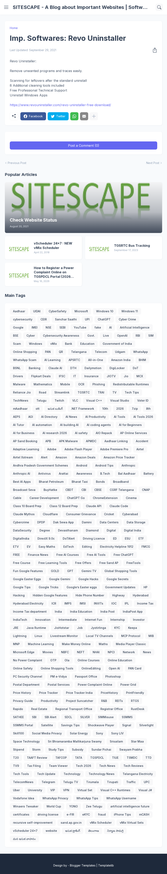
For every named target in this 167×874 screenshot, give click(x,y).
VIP (52, 790)
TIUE (115, 757)
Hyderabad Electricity (28, 603)
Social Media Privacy (47, 733)
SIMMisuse (106, 717)
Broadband (121, 481)
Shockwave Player (101, 725)
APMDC (91, 441)
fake (97, 327)
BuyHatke (50, 489)
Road (42, 392)
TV (114, 392)
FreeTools (133, 563)
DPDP (41, 522)
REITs (119, 701)
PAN (48, 351)
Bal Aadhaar (126, 473)
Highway (118, 595)
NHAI (96, 652)
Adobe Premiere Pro (114, 449)
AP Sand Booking (25, 441)
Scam (17, 343)
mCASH (144, 814)
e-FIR (70, 814)
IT (74, 376)
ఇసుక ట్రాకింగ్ (72, 830)
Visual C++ (94, 400)
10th (105, 408)
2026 (120, 408)
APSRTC (74, 360)
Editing (87, 546)
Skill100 (18, 733)
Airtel (140, 449)
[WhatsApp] (74, 116)
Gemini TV (88, 571)
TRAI (101, 392)
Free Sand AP (108, 563)
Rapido (18, 709)
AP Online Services (133, 433)
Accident (142, 441)
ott (38, 408)
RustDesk (137, 709)
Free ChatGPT (124, 554)
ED (115, 538)
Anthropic (128, 465)
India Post (107, 611)
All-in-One (95, 360)
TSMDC (132, 757)
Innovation (43, 619)
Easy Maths (47, 546)
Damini (87, 522)
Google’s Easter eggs (82, 587)
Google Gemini (59, 579)
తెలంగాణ (93, 830)
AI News (71, 416)
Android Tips (104, 465)
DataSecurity (22, 530)
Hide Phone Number (90, 595)
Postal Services (59, 684)
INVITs (98, 603)
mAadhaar (20, 408)
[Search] (159, 7)
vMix (53, 343)
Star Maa (137, 741)
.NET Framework (82, 408)
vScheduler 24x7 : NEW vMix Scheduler (53, 245)
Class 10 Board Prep (27, 506)
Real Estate (39, 709)
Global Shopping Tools (120, 571)
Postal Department (26, 684)
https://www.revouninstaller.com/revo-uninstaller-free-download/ (60, 105)
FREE (16, 554)
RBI (138, 335)
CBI (83, 489)
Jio (126, 376)
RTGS (135, 701)
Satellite (47, 725)
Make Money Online (76, 644)
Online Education (120, 660)
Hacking (19, 595)
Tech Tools (21, 774)
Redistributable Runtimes (131, 384)
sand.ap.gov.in (71, 822)
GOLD (55, 571)
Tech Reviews (133, 765)
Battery (149, 473)
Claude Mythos (24, 514)
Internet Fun (93, 619)
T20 (16, 757)
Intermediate (68, 619)
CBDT (69, 489)
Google (18, 327)
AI (110, 327)
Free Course (21, 563)
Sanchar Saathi (66, 319)
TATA (78, 757)
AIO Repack (104, 433)
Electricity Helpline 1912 (116, 546)
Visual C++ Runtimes (115, 790)
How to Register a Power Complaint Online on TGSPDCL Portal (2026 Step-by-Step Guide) (54, 272)
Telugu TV (70, 782)
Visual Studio (119, 400)
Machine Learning (41, 644)
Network (129, 652)
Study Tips (56, 749)
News (147, 652)
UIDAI (37, 311)
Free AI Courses (67, 554)
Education (87, 343)
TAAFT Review (37, 757)
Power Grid (128, 684)
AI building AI (69, 425)
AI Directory (49, 416)
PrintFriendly (135, 692)
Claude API (93, 506)
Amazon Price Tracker (119, 457)
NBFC (65, 652)
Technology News (101, 774)
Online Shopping (25, 351)
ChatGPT (104, 319)
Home (14, 28)
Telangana (79, 351)
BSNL (17, 368)
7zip (135, 408)
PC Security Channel (27, 676)
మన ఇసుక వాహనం (24, 839)
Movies (48, 652)
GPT (70, 571)
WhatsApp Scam (24, 360)
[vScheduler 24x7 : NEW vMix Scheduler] (19, 247)
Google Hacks (88, 579)
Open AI (114, 668)
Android (81, 465)
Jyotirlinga (98, 627)
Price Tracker (48, 692)
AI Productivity (95, 416)
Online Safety (23, 668)
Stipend (18, 749)
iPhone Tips (122, 814)
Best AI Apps (22, 481)
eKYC (86, 814)
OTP (53, 660)
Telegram (48, 782)
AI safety (81, 433)
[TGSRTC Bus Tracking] (99, 247)
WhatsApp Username (121, 798)
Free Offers (83, 563)
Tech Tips (132, 392)
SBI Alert (50, 717)
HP (145, 587)
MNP (16, 644)
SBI (34, 717)
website (51, 830)
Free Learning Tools (52, 563)
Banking (34, 368)
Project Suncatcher (79, 701)
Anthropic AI (21, 473)
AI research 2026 (55, 433)
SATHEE (18, 717)
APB (48, 441)
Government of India (117, 343)
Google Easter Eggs (27, 579)
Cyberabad (130, 514)
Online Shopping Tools (57, 668)
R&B (104, 701)
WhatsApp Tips (87, 798)
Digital (111, 530)
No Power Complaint (27, 660)
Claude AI (55, 368)
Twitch (59, 400)
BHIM (142, 360)
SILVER (85, 717)
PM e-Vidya (58, 676)
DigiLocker (117, 368)
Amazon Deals (85, 457)
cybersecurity (22, 319)
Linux (38, 636)
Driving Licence (94, 538)
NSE (48, 327)
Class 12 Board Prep (63, 506)
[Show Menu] (6, 7)
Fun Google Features (28, 571)
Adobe (51, 449)
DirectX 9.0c (46, 538)
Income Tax (145, 603)
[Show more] (94, 116)
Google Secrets (118, 579)
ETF (141, 538)
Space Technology (26, 741)
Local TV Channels (99, 636)
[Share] (153, 50)
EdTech (68, 546)
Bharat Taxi (80, 481)
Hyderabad (140, 595)
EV (29, 546)
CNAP (146, 489)
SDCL (68, 717)
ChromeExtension (105, 498)
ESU (127, 538)
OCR (81, 384)
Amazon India (121, 360)
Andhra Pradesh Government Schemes (40, 465)
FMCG (146, 546)
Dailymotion (93, 368)
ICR (54, 603)
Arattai (63, 473)
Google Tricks (48, 587)
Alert (44, 457)
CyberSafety (57, 311)
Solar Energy (79, 733)
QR (61, 351)
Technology (72, 774)
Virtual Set (84, 790)
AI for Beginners (130, 425)
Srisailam (116, 741)
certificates (21, 814)
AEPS (16, 416)
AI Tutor (18, 425)
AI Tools (119, 416)
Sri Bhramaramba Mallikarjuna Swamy (75, 741)
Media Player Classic (131, 644)
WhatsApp (140, 351)
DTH (73, 368)
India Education (81, 611)
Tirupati (112, 782)
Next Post (152, 163)
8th (148, 408)
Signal (126, 725)
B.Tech (105, 473)
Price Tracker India (79, 692)
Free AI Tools (96, 554)
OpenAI (122, 335)
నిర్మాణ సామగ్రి (115, 830)
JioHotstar (61, 627)
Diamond (92, 530)
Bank (68, 343)
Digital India (132, 530)
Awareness (84, 473)
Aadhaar (19, 311)
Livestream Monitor (64, 636)
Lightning (19, 636)
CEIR (44, 319)
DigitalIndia (21, 538)
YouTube (80, 327)
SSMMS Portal (23, 725)
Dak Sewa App (63, 522)
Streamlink (61, 392)
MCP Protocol (130, 636)
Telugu (41, 400)
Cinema (131, 498)
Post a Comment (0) (83, 145)
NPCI (111, 652)
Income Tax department (30, 611)
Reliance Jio (22, 392)
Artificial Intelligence (134, 327)
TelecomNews (23, 782)
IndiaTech (20, 619)
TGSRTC (84, 392)
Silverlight (146, 725)
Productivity (49, 701)
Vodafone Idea (23, 798)
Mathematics (43, 384)
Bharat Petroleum (51, 481)
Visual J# (145, 790)
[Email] (84, 116)
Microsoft (81, 311)
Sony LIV (117, 733)
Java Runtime (36, 627)
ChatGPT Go (76, 498)
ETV (16, 546)
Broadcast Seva (24, 489)
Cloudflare (50, 514)
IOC (113, 603)
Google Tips (22, 587)
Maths (103, 644)
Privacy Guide (23, 701)
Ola (67, 660)
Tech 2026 (83, 765)
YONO (73, 806)
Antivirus (44, 473)
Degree (45, 530)
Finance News (38, 554)
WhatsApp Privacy (55, 798)
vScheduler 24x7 (25, 830)
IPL (127, 603)
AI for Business (23, 433)
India (58, 611)
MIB (151, 636)
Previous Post (17, 163)
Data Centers (109, 522)
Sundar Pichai (101, 749)
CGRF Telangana (122, 489)
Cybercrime (21, 522)
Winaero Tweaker (25, 806)
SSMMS (127, 717)
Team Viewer (58, 765)
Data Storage (136, 522)
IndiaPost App (133, 611)
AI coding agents (99, 425)
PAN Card (134, 668)
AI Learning (52, 360)
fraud (102, 814)
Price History (22, 692)
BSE (15, 335)
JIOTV (111, 376)
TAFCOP (61, 757)
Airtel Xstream (23, 457)
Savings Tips (70, 725)
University (35, 790)
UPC (147, 782)
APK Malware (68, 441)
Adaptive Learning (26, 449)
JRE (15, 627)
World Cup (53, 806)
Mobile (65, 384)
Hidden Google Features (50, 595)
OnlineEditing (91, 668)
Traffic (131, 782)
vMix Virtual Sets (132, 822)
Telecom (101, 351)
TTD (148, 757)
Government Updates (120, 587)
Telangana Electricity (138, 774)
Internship (117, 619)
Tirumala (92, 782)
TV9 (16, 765)
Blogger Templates (83, 865)
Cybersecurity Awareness (61, 335)
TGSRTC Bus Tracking (132, 246)
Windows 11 (129, 311)
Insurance (91, 376)
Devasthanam (68, 530)
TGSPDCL (97, 757)
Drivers (18, 376)
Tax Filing (34, 765)
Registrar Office (111, 709)
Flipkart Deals (41, 376)
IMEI (34, 327)
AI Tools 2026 (143, 416)
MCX (139, 376)
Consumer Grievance (81, 514)
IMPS (67, 603)
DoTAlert (69, 538)
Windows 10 (104, 311)
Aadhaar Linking (116, 441)
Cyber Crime (127, 319)
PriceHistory (109, 692)
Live (106, 335)
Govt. (91, 335)
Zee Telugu (94, 806)
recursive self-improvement (33, 822)
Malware (19, 384)
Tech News (107, 765)
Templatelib (106, 865)
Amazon (61, 457)
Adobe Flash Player (78, 449)
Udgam (120, 351)
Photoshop (113, 676)
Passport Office (86, 676)
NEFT (81, 652)
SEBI (62, 327)
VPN (66, 790)
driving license (47, 814)
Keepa (132, 627)
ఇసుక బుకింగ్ (55, 408)
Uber (16, 790)
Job (80, 627)
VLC (75, 400)
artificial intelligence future (129, 806)
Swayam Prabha (130, 749)
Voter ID (142, 400)
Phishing (98, 384)
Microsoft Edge (23, 652)
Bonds (100, 481)
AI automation (42, 425)
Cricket (109, 514)
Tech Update (46, 774)
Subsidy (77, 749)
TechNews (20, 400)
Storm (36, 749)
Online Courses (89, 660)
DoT (135, 368)
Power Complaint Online (95, 684)
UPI (87, 319)
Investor (139, 619)
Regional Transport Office (73, 709)
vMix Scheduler (101, 822)
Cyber (30, 335)
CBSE (98, 489)
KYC (117, 627)
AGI (30, 416)
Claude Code (119, 506)
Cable (17, 498)
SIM (151, 335)
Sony (99, 733)
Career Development (44, 498)
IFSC (62, 376)
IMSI (83, 603)
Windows (35, 343)
